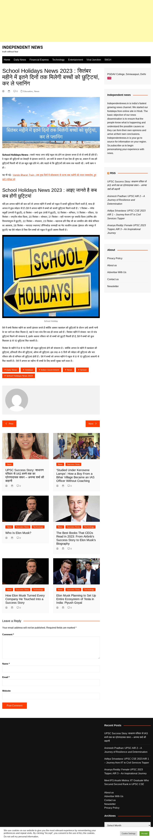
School (83, 370)
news (69, 370)
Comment (8, 634)
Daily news (11, 370)
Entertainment (75, 59)
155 (109, 78)
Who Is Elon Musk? (18, 532)
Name (6, 663)
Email (6, 677)
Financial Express (39, 59)
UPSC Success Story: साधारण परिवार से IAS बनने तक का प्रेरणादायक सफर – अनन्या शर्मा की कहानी (127, 185)
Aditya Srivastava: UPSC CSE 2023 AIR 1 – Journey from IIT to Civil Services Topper (126, 214)
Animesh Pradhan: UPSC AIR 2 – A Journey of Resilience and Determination (126, 200)
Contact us (113, 279)
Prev (11, 423)
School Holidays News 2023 (19, 376)
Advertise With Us (116, 272)
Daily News (20, 59)
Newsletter (113, 286)
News (36, 91)
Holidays (29, 370)
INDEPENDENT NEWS (22, 47)
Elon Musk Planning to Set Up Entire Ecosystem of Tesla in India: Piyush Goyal (76, 599)
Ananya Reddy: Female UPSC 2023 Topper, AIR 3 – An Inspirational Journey (126, 229)
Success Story (73, 464)
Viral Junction (94, 59)
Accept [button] (144, 833)
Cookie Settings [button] (129, 833)
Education (28, 91)
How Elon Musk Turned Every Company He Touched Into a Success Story (25, 599)
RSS (113, 173)
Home (7, 59)
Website (6, 690)
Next (91, 423)
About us (112, 265)
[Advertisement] (76, 21)
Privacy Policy (114, 258)
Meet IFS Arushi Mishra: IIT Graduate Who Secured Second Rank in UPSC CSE (126, 782)
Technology (58, 59)
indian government (50, 370)
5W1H (108, 59)
